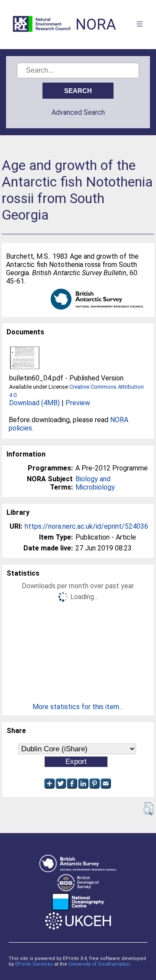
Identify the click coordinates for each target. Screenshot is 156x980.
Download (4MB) (34, 403)
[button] (148, 808)
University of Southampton (99, 964)
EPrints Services (34, 964)
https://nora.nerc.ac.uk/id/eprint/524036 (86, 526)
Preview (77, 403)
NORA (95, 24)
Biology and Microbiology (95, 483)
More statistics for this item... (77, 707)
